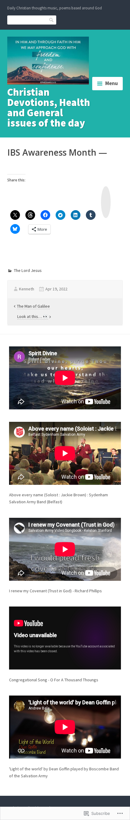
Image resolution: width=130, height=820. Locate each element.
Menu (111, 83)
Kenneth (26, 289)
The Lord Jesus (28, 270)
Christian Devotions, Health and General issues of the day (48, 107)
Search (51, 19)
